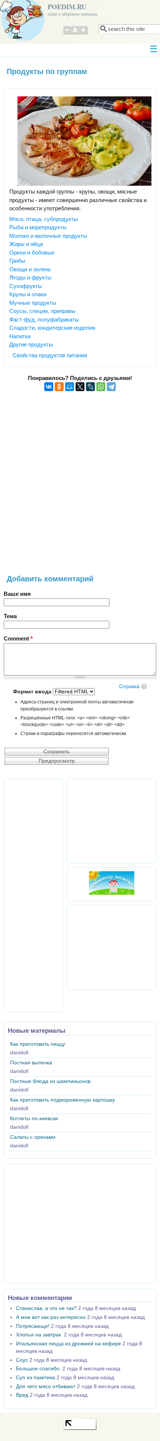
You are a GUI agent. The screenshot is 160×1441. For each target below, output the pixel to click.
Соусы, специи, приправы (42, 311)
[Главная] (22, 39)
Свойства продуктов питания (50, 355)
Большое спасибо (38, 1368)
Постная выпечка (31, 1062)
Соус (22, 1360)
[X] (80, 386)
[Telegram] (111, 386)
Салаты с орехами (32, 1137)
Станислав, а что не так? (46, 1308)
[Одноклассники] (59, 386)
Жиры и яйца (26, 244)
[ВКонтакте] (48, 386)
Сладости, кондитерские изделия (52, 328)
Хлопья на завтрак (39, 1335)
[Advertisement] (80, 487)
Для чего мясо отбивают (46, 1386)
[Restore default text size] (75, 33)
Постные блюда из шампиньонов (50, 1081)
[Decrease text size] (67, 33)
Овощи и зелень (30, 269)
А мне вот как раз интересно (51, 1317)
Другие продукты (31, 344)
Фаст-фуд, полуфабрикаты (44, 319)
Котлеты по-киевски (34, 1118)
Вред (22, 1395)
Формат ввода (33, 691)
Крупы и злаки (27, 294)
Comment (18, 638)
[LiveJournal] (90, 386)
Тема (10, 616)
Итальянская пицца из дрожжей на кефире (68, 1343)
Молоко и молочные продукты (48, 236)
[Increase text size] (84, 33)
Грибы (17, 261)
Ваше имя (17, 594)
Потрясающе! (32, 1326)
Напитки (20, 336)
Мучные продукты (32, 303)
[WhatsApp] (100, 386)
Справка (129, 686)
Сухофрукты (25, 286)
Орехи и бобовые (31, 252)
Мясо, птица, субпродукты (43, 219)
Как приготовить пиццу (37, 1044)
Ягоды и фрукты (30, 277)
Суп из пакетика (35, 1377)
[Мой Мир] (69, 386)
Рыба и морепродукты (38, 227)
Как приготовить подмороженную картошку (62, 1100)
